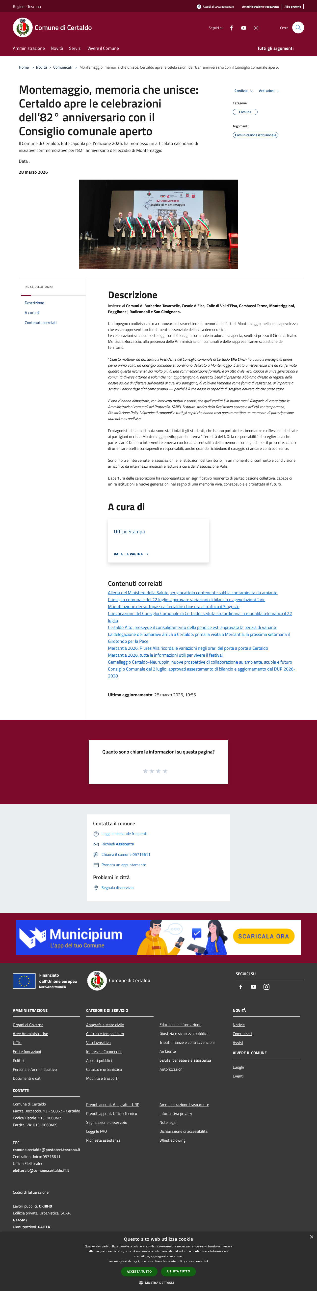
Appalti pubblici (99, 1060)
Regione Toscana (27, 6)
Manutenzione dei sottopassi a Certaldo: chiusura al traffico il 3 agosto (173, 606)
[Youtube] (242, 27)
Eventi (238, 1076)
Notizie (239, 1025)
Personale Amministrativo (35, 1069)
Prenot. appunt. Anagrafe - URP (112, 1104)
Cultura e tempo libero (105, 1034)
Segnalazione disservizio (106, 1122)
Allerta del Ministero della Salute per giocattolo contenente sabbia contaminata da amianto (193, 592)
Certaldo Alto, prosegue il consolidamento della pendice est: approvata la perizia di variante (192, 627)
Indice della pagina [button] (39, 286)
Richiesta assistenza (103, 1140)
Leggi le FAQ (96, 1131)
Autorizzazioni (171, 1069)
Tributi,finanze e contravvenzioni (187, 1042)
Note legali (168, 1122)
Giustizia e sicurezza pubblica (184, 1033)
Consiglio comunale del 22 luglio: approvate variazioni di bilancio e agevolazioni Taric (186, 599)
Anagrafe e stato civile (105, 1025)
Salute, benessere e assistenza (185, 1060)
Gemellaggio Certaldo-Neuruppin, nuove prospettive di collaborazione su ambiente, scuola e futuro (200, 662)
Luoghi (238, 1067)
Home (24, 67)
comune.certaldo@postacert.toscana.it (46, 1150)
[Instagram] (254, 27)
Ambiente (167, 1051)
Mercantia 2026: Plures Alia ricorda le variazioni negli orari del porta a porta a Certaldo (188, 648)
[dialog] (158, 1261)
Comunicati (62, 67)
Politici (18, 1060)
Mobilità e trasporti (102, 1078)
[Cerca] (298, 27)
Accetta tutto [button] (139, 1271)
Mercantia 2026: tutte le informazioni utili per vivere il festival (165, 655)
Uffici (17, 1043)
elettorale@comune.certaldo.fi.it (41, 1170)
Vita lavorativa (98, 1043)
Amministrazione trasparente (184, 1104)
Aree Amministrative (30, 1034)
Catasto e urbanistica (104, 1069)
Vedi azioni (267, 90)
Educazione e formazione (180, 1024)
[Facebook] (229, 27)
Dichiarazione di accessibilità (183, 1131)
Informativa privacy (175, 1113)
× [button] (311, 1237)
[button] (158, 1282)
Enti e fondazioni (27, 1051)
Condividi (242, 90)
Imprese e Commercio (104, 1051)
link (206, 1261)
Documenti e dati (27, 1078)
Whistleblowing (172, 1140)
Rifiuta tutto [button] (178, 1271)
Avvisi (238, 1043)
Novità (41, 67)
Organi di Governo (28, 1025)
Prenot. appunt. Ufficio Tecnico (111, 1113)
